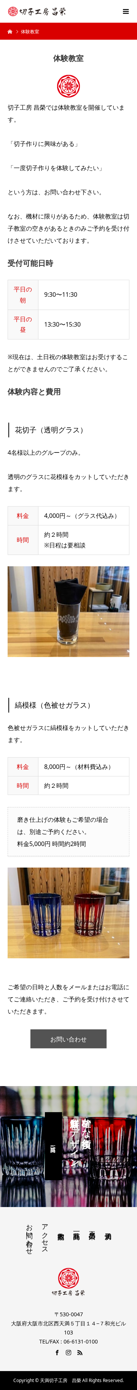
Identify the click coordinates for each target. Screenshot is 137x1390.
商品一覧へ (53, 1146)
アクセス (45, 1235)
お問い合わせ (68, 1039)
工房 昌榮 (92, 1227)
